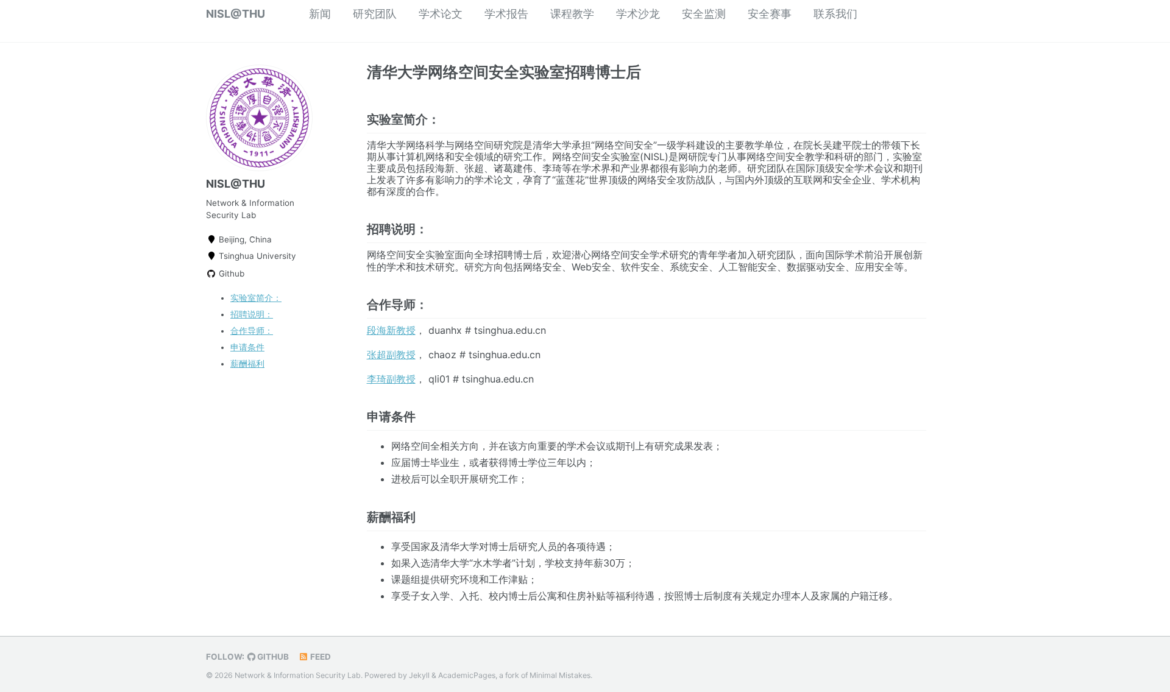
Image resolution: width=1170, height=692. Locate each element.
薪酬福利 (247, 364)
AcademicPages (466, 675)
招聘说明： (251, 314)
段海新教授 (391, 330)
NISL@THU (235, 13)
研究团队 (375, 13)
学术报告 (506, 13)
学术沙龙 (638, 13)
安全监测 (704, 13)
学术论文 (441, 13)
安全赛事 (770, 13)
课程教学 (572, 13)
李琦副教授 (391, 379)
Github (230, 273)
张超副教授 (391, 354)
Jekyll (419, 675)
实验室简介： (256, 298)
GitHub (272, 657)
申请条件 (247, 347)
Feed (319, 657)
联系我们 (835, 13)
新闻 (320, 13)
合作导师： (251, 331)
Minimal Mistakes (560, 675)
